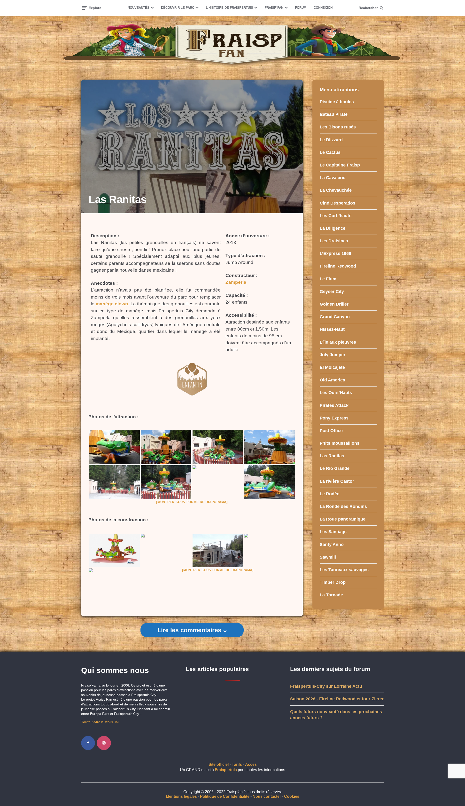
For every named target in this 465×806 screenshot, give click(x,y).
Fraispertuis (226, 770)
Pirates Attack (334, 405)
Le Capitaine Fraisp (340, 165)
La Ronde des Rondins (343, 506)
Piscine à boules (337, 101)
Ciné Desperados (337, 203)
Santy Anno (332, 544)
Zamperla (235, 282)
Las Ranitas (332, 455)
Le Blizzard (331, 139)
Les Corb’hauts (335, 215)
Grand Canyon (335, 316)
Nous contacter (267, 796)
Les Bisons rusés (338, 127)
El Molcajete (332, 367)
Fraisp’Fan (274, 7)
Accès (251, 764)
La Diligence (332, 228)
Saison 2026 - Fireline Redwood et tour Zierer (337, 698)
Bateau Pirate (334, 114)
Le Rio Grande (334, 468)
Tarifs (237, 764)
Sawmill (328, 557)
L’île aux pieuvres (338, 342)
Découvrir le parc (177, 7)
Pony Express (334, 418)
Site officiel (219, 764)
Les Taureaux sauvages (344, 569)
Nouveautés (138, 7)
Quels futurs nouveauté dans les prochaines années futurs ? (336, 714)
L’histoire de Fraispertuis (229, 7)
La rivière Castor (337, 481)
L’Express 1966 (335, 253)
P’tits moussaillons (339, 443)
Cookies (291, 796)
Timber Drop (333, 582)
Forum (300, 7)
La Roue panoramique (342, 519)
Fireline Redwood (338, 266)
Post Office (331, 430)
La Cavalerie (332, 177)
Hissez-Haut (332, 329)
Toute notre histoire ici (100, 722)
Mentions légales (181, 796)
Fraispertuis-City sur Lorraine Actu (326, 686)
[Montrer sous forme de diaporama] (192, 502)
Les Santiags (333, 531)
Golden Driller (334, 304)
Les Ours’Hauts (336, 392)
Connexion (323, 7)
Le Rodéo (330, 493)
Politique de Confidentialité (224, 796)
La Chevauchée (336, 190)
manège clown (112, 303)
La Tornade (331, 595)
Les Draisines (334, 240)
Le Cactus (330, 152)
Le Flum (328, 279)
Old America (332, 380)
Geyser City (332, 291)
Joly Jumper (332, 354)
